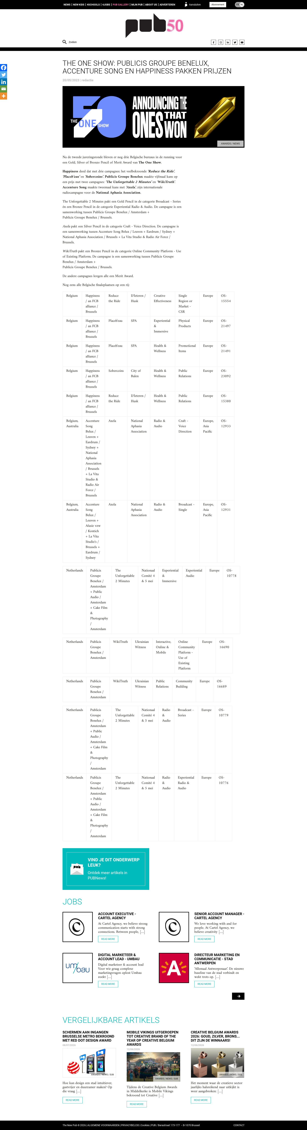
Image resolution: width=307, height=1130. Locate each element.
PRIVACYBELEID (130, 1125)
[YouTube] (241, 42)
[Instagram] (220, 42)
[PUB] (154, 29)
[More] (3, 96)
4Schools (93, 4)
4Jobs (106, 4)
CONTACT (238, 1125)
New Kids (78, 4)
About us (151, 4)
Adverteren (167, 4)
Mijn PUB (137, 4)
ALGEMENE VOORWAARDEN (103, 1125)
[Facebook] (213, 42)
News (67, 4)
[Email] (3, 88)
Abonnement (217, 4)
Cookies (145, 1125)
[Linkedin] (3, 81)
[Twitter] (234, 42)
